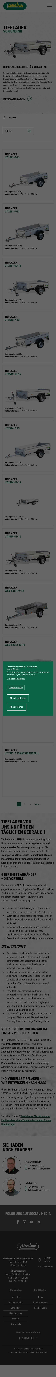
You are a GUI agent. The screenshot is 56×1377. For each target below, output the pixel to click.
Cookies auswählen (16, 687)
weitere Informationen (16, 678)
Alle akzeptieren (18, 698)
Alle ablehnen (17, 706)
